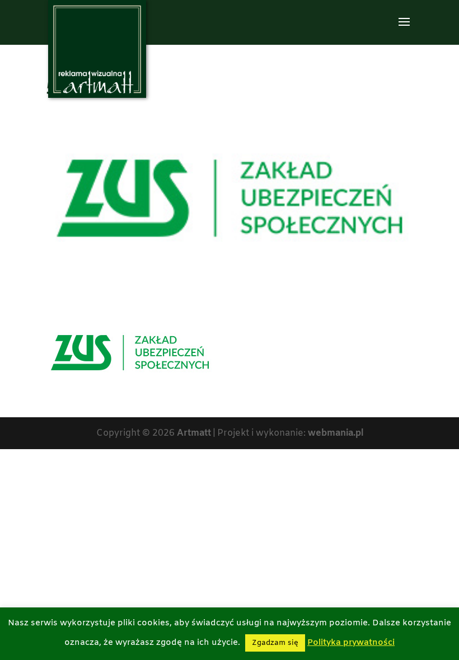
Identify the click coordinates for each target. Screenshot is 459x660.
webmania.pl (335, 433)
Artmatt (194, 433)
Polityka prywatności (351, 642)
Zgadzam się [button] (275, 643)
